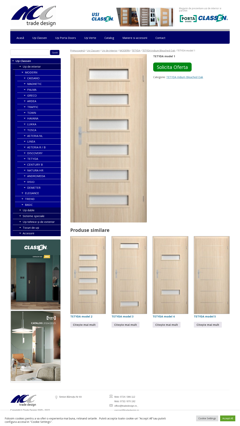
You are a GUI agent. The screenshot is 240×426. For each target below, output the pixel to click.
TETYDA (136, 50)
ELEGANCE (32, 193)
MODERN (125, 50)
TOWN (31, 113)
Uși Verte (90, 38)
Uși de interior (110, 50)
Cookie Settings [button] (207, 418)
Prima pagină (77, 50)
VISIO (30, 182)
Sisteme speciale (33, 216)
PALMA (31, 89)
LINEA (31, 141)
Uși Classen (39, 38)
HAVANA (32, 118)
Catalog (109, 38)
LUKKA (31, 124)
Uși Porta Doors (65, 38)
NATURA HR (35, 170)
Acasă (20, 38)
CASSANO (33, 78)
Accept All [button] (227, 418)
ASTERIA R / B (36, 147)
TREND (29, 199)
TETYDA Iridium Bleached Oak (158, 50)
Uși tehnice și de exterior (39, 222)
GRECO (32, 95)
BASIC (29, 205)
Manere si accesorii (134, 38)
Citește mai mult (84, 324)
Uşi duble (28, 210)
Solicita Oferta (172, 67)
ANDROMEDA (36, 176)
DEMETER (33, 187)
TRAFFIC (32, 107)
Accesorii (28, 233)
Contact (160, 38)
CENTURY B (35, 164)
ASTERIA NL (35, 136)
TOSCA (31, 130)
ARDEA (31, 101)
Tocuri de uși (31, 227)
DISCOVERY (35, 153)
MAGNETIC (34, 84)
